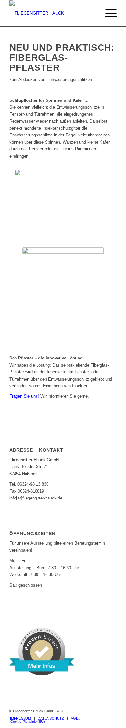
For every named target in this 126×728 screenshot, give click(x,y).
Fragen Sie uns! (24, 396)
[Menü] (108, 13)
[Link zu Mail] (112, 711)
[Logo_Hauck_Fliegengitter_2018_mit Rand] (52, 13)
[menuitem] (108, 13)
